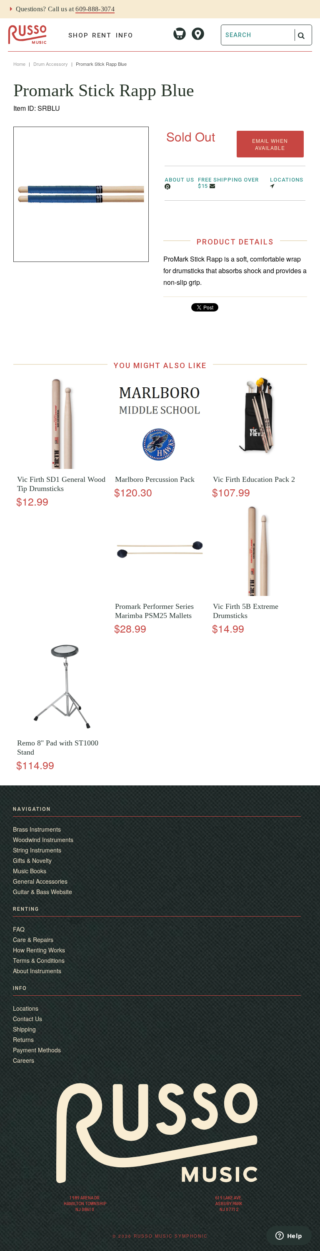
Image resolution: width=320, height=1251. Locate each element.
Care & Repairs (33, 939)
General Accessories (40, 881)
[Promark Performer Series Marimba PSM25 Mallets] (160, 593)
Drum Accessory (50, 63)
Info (124, 35)
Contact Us (27, 1018)
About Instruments (37, 971)
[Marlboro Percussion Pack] (160, 466)
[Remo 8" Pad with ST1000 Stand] (62, 730)
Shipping (24, 1029)
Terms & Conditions (39, 960)
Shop (78, 35)
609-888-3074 (95, 8)
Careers (23, 1060)
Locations (25, 1008)
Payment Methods (37, 1050)
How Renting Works (39, 950)
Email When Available (270, 144)
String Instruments (37, 850)
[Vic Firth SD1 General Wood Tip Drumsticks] (62, 466)
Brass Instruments (37, 829)
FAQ (19, 929)
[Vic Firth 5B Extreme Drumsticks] (258, 593)
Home (19, 63)
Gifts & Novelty (32, 860)
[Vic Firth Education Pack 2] (258, 466)
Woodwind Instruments (43, 839)
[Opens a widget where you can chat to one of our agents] (289, 1236)
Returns (23, 1039)
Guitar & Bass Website (42, 891)
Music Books (29, 871)
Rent (102, 35)
